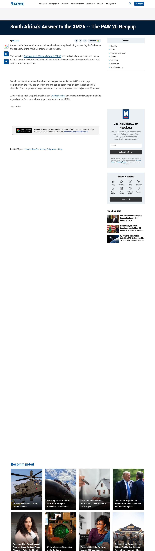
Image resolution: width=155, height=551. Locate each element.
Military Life (109, 3)
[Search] (130, 4)
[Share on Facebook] (76, 41)
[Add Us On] (6, 46)
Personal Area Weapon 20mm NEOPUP (42, 56)
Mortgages (53, 3)
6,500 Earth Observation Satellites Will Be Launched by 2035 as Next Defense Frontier (132, 238)
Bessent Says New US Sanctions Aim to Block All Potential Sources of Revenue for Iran (131, 228)
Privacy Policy (121, 162)
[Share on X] (81, 41)
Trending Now (114, 211)
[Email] (85, 41)
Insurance (43, 3)
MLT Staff (15, 41)
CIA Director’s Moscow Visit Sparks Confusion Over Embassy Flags (131, 218)
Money (64, 3)
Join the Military (77, 3)
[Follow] (6, 53)
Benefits (90, 3)
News (99, 3)
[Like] (6, 61)
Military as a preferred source (76, 131)
